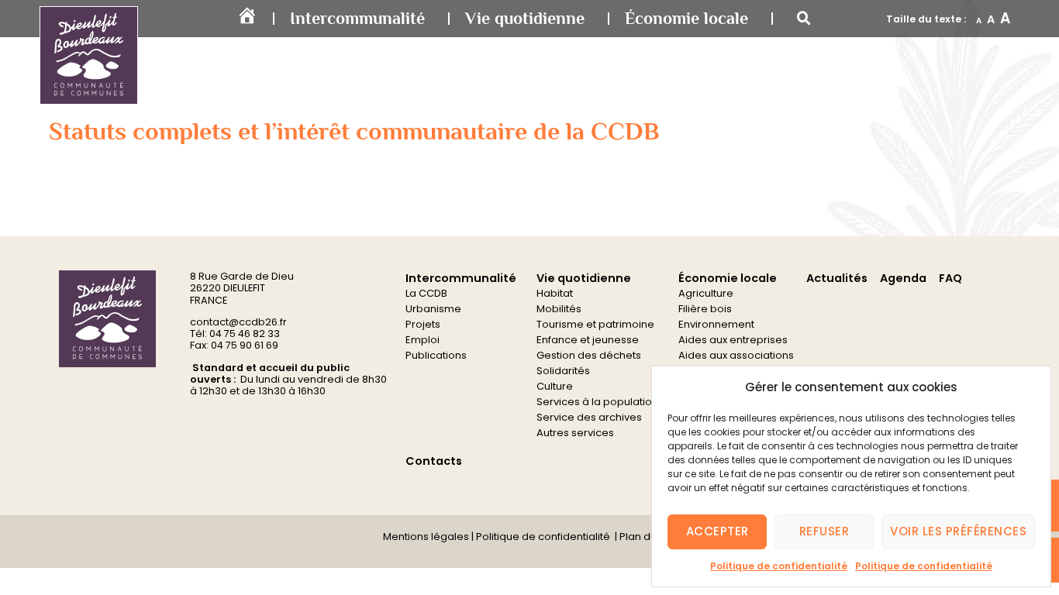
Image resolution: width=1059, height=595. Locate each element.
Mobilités (558, 308)
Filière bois (705, 308)
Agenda (903, 278)
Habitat (554, 293)
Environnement (716, 324)
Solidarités (563, 370)
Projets (422, 324)
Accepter (717, 531)
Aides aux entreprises (733, 339)
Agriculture (705, 293)
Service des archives (589, 417)
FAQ (950, 278)
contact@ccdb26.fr (238, 321)
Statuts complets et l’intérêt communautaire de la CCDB (354, 131)
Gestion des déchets (588, 355)
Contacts (433, 461)
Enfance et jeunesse (587, 339)
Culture (554, 386)
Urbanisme (433, 308)
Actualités (837, 278)
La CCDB (426, 293)
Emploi (422, 339)
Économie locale (686, 18)
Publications (436, 355)
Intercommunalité (357, 18)
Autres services (575, 432)
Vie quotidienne (525, 18)
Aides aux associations (736, 355)
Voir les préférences (958, 531)
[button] (804, 18)
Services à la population (597, 401)
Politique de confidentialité (778, 566)
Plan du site (647, 536)
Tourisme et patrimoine (595, 324)
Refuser (824, 531)
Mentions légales (426, 536)
